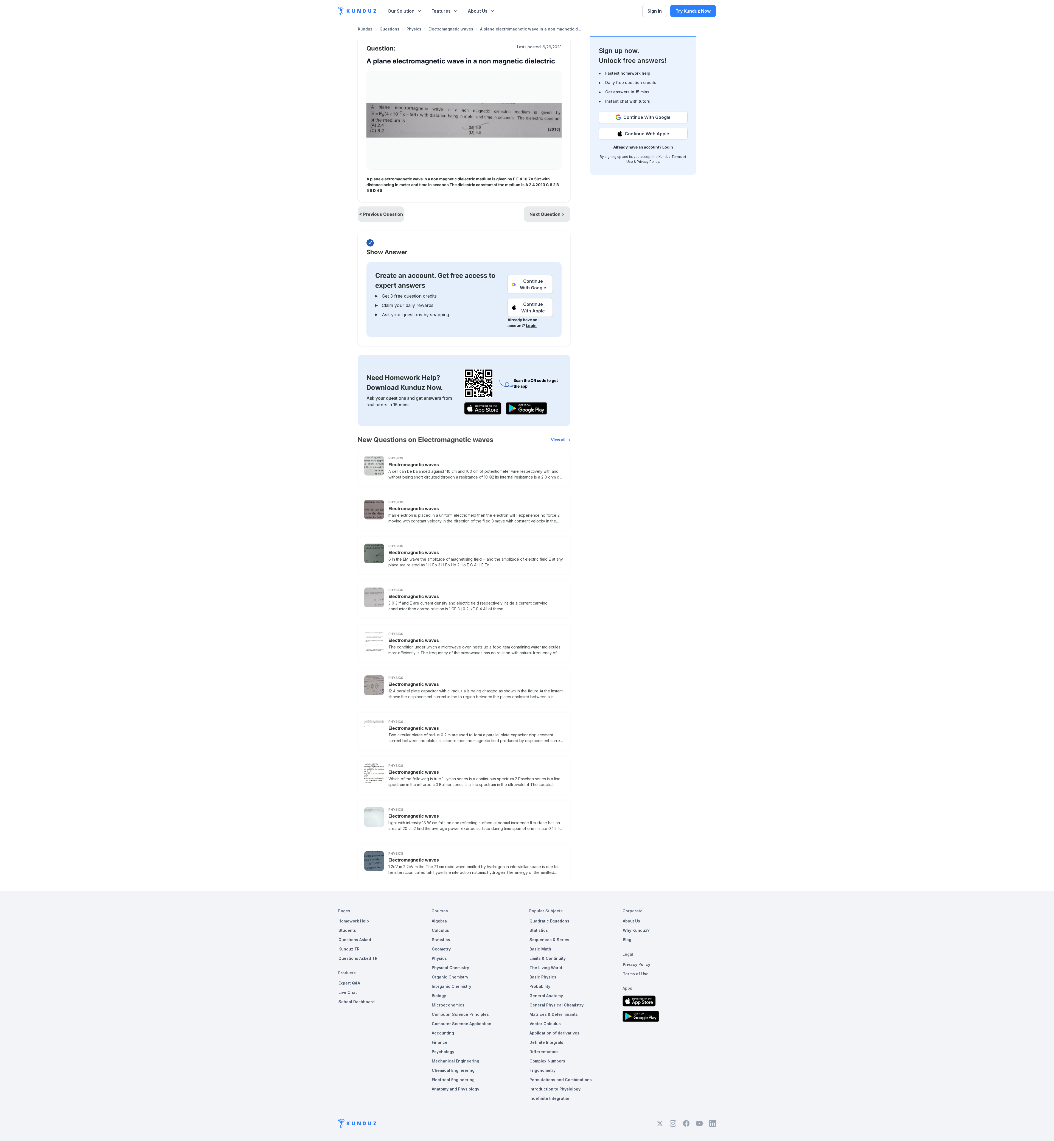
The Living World (545, 967)
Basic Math (540, 949)
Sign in (654, 11)
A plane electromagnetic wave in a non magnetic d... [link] (530, 29)
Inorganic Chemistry (451, 986)
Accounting (443, 1033)
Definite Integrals (546, 1042)
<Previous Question (381, 214)
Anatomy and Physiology (455, 1089)
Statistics (441, 939)
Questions (389, 29)
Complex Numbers (547, 1061)
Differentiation (543, 1051)
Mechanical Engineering (455, 1061)
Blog (627, 939)
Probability (539, 986)
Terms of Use (636, 973)
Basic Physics (542, 977)
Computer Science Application (461, 1023)
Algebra (439, 921)
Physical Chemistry (450, 967)
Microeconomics (448, 1005)
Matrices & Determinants (553, 1014)
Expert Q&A (349, 983)
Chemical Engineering (453, 1070)
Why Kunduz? (636, 930)
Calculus (440, 930)
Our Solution (401, 11)
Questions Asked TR (357, 958)
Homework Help (353, 921)
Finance (439, 1042)
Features (441, 11)
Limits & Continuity (547, 958)
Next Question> (547, 214)
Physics (414, 29)
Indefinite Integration (550, 1098)
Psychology (443, 1051)
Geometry (441, 949)
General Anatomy (546, 995)
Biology (439, 995)
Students (347, 930)
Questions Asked (354, 939)
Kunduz (365, 29)
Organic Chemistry (450, 977)
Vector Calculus (545, 1023)
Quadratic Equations (549, 921)
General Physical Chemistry (556, 1005)
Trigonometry (542, 1070)
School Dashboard (356, 1001)
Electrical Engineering (453, 1079)
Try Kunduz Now (693, 11)
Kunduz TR (349, 949)
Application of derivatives (554, 1033)
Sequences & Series (549, 939)
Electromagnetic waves (450, 29)
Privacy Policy (648, 162)
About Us (477, 11)
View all (558, 439)
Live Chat (347, 992)
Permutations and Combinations (560, 1079)
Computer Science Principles (460, 1014)
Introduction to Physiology (555, 1089)
